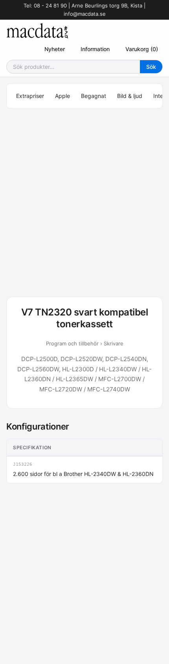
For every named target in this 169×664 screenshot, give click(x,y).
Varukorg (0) (141, 49)
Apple (62, 95)
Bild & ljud (129, 95)
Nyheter (54, 49)
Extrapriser (30, 95)
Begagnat (93, 95)
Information (95, 49)
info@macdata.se (85, 14)
